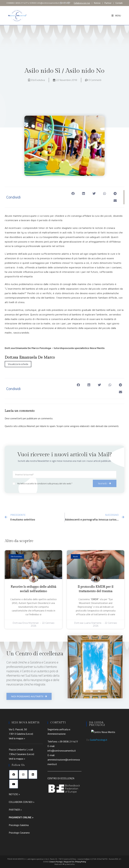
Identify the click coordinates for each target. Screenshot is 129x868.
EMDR (94, 599)
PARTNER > (15, 809)
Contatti (119, 3)
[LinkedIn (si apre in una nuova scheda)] (68, 3)
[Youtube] (13, 784)
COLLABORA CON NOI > (21, 802)
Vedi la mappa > (17, 738)
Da (96, 740)
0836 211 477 (22, 2)
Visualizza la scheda (18, 364)
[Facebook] (13, 774)
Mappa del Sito (69, 861)
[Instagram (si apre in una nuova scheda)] (65, 3)
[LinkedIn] (32, 774)
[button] (73, 193)
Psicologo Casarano (19, 832)
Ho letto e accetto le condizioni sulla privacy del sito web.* (44, 483)
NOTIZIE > (14, 794)
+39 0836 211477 (68, 741)
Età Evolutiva (38, 80)
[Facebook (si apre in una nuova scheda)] (61, 3)
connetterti (16, 418)
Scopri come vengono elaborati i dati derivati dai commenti (87, 426)
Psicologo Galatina (19, 825)
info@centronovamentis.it (48, 2)
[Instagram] (23, 774)
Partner (108, 3)
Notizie (97, 3)
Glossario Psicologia (56, 861)
